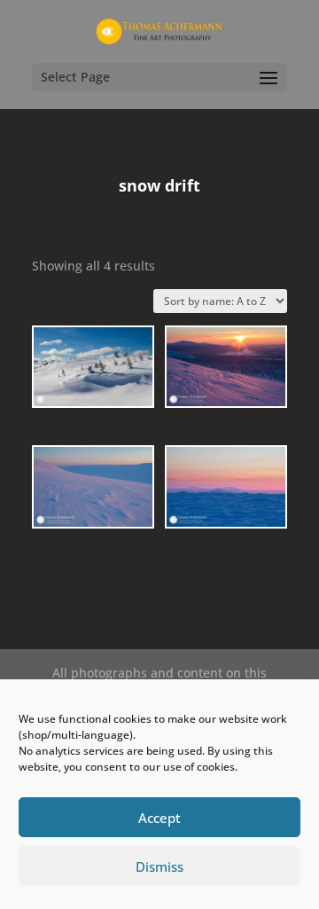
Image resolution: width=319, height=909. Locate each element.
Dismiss (159, 866)
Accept (159, 818)
